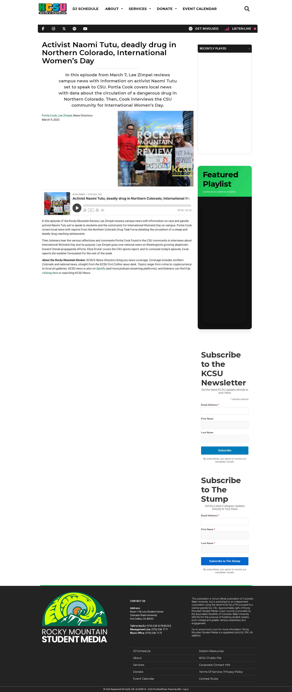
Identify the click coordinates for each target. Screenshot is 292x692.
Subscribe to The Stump (224, 561)
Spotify (100, 268)
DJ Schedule (85, 9)
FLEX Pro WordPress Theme (161, 689)
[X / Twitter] (64, 29)
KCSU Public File (210, 658)
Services (138, 9)
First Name (207, 418)
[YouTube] (85, 29)
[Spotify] (74, 29)
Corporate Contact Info (214, 665)
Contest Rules (208, 678)
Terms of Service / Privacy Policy (221, 671)
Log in (186, 689)
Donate (165, 9)
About (112, 9)
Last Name (207, 432)
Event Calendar (200, 9)
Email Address (210, 404)
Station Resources (211, 651)
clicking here (50, 273)
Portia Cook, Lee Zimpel (57, 115)
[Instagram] (53, 29)
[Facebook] (43, 29)
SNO (179, 689)
